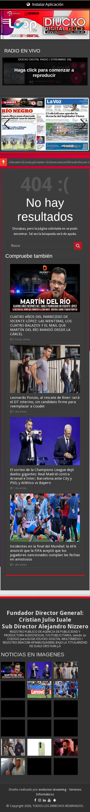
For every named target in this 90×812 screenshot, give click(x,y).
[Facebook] (35, 800)
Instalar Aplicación (47, 4)
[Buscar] (78, 246)
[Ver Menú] (6, 22)
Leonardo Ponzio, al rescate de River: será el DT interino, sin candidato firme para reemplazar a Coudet (44, 401)
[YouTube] (49, 800)
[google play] (54, 800)
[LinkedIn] (44, 800)
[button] (83, 124)
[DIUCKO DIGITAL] (45, 25)
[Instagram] (40, 800)
